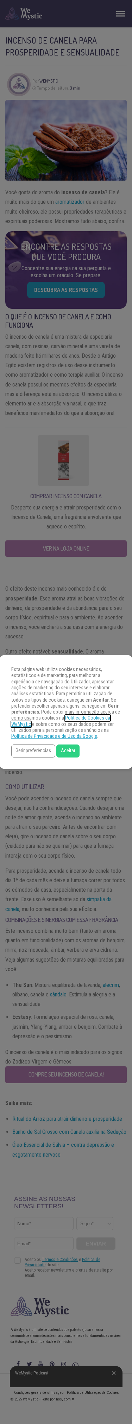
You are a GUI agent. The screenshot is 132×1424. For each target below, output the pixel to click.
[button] (33, 750)
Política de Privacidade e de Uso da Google (54, 736)
